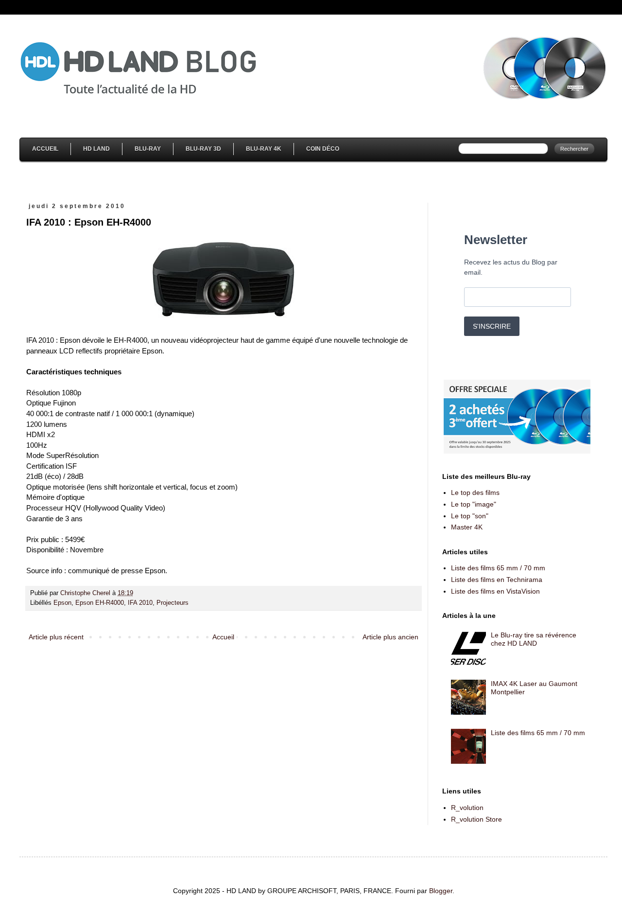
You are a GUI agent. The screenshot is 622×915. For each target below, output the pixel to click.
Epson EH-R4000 (99, 602)
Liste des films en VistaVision (495, 591)
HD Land (96, 148)
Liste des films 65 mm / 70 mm (498, 568)
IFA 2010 (140, 602)
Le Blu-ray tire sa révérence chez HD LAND (533, 639)
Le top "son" (469, 516)
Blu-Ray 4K (263, 148)
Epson (62, 602)
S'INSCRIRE (492, 326)
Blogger (440, 891)
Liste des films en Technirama (496, 579)
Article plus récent (56, 637)
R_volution (467, 807)
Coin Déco (322, 148)
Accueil (45, 148)
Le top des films (475, 492)
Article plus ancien (390, 637)
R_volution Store (476, 819)
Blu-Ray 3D (203, 148)
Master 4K (467, 527)
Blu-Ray (148, 148)
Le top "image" (473, 504)
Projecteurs (172, 602)
